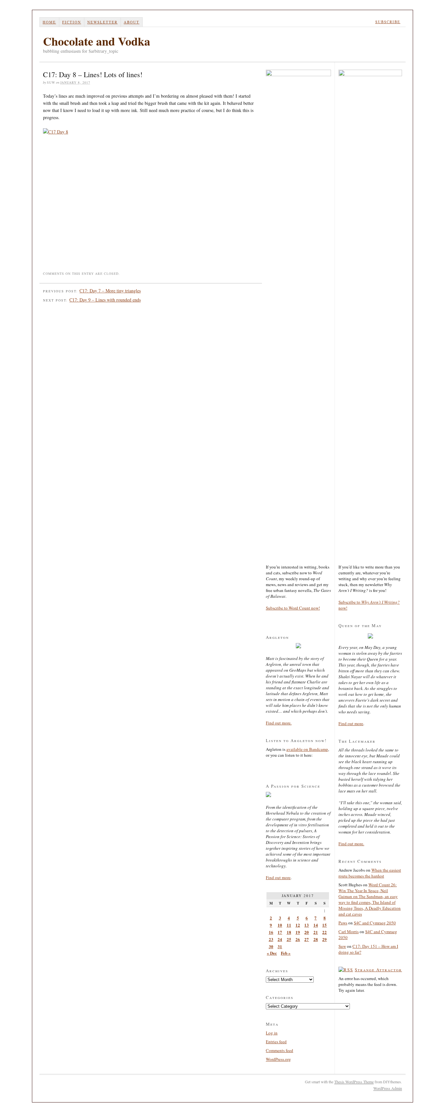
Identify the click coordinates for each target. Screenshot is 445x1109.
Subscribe (387, 21)
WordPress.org (278, 1059)
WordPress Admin (387, 1088)
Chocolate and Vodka (96, 41)
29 (324, 939)
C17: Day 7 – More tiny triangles (110, 291)
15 (324, 925)
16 (271, 932)
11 (289, 925)
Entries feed (276, 1042)
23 (271, 939)
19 (297, 932)
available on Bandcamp (307, 749)
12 (297, 925)
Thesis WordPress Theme (354, 1081)
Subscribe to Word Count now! (293, 608)
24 (280, 939)
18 (289, 932)
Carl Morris (348, 931)
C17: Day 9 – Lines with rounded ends (105, 300)
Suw (342, 946)
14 (315, 925)
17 (280, 932)
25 (289, 939)
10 (280, 925)
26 (297, 939)
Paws (342, 923)
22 (324, 932)
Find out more (278, 877)
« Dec (272, 953)
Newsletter (102, 22)
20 (306, 932)
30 (271, 946)
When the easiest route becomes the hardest (369, 873)
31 (280, 946)
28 (315, 939)
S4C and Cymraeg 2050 (375, 923)
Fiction (71, 22)
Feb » (286, 953)
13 (306, 925)
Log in (272, 1033)
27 (306, 939)
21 (315, 932)
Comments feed (279, 1050)
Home (49, 22)
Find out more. (279, 723)
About (131, 22)
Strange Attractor (378, 970)
